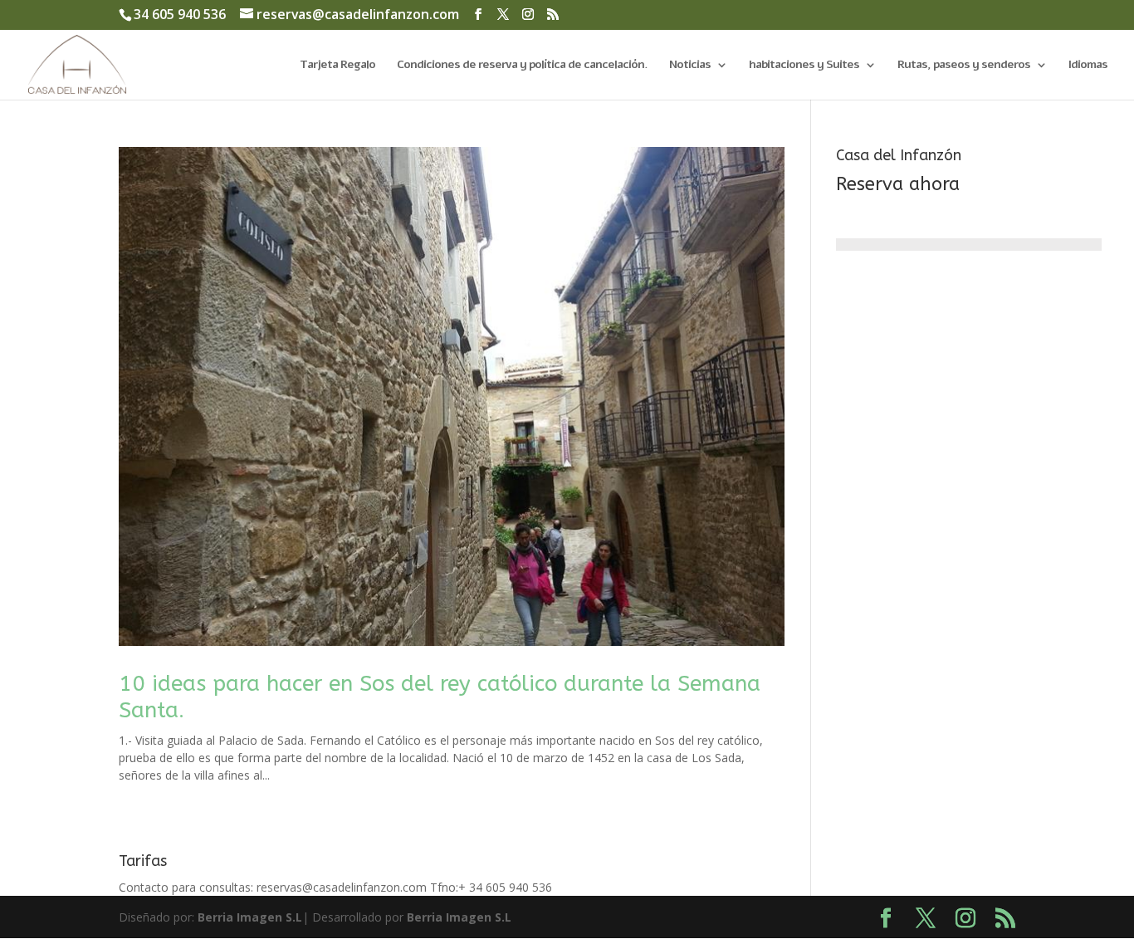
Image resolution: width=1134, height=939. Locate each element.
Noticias (690, 65)
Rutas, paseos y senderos (963, 65)
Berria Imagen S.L (250, 917)
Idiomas (1087, 65)
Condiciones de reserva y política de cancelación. (522, 65)
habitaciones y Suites (804, 65)
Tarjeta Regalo (337, 65)
